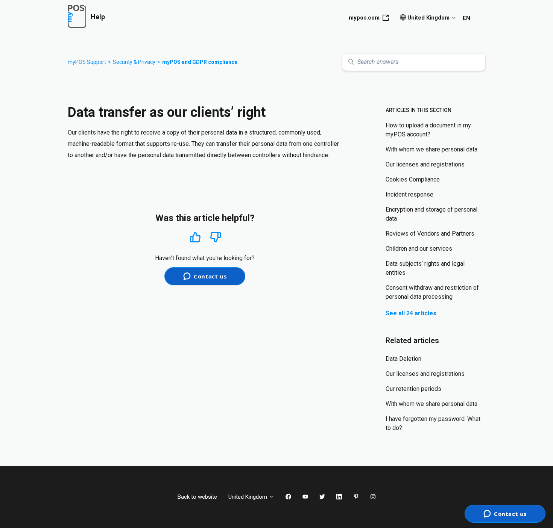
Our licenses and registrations (425, 164)
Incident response (409, 194)
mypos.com (364, 17)
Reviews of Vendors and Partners (430, 233)
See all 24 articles (411, 313)
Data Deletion (403, 358)
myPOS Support (87, 62)
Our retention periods (413, 388)
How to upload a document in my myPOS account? (428, 130)
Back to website (197, 496)
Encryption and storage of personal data (431, 214)
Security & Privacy (134, 62)
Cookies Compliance (413, 179)
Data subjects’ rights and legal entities (425, 268)
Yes (195, 237)
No (215, 237)
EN (466, 18)
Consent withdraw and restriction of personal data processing (432, 292)
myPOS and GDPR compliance (199, 62)
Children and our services (419, 248)
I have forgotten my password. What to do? (433, 423)
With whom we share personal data (431, 149)
